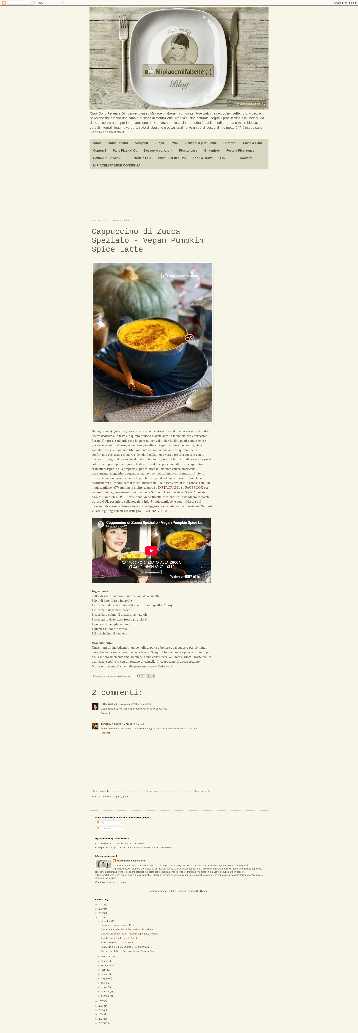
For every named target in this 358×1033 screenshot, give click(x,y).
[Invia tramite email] (138, 676)
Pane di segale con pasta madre (117, 942)
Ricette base (188, 150)
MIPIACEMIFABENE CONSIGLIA (116, 165)
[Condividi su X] (145, 676)
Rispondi (105, 713)
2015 (101, 1010)
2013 (101, 1019)
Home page (152, 791)
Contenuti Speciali (106, 158)
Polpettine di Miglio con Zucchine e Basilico (120, 847)
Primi (175, 143)
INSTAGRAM (168, 487)
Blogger (204, 891)
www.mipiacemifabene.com (131, 860)
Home (97, 143)
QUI (105, 501)
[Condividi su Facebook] (149, 676)
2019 (101, 913)
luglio (104, 970)
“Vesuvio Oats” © (106, 843)
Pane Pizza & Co (125, 150)
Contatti (246, 158)
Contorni (229, 143)
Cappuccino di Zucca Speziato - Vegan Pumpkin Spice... (129, 951)
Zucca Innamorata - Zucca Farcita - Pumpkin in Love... (128, 929)
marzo (104, 987)
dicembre (106, 921)
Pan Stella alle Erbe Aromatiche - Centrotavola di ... (126, 947)
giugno (105, 974)
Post (101, 822)
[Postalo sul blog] (142, 676)
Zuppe (159, 143)
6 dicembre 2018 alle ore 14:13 (128, 724)
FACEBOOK (194, 487)
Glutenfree (212, 150)
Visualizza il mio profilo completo (111, 882)
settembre (106, 965)
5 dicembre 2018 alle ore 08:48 (136, 704)
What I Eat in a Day (172, 158)
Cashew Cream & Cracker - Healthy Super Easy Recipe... (130, 933)
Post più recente (101, 791)
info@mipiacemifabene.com (163, 501)
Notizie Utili (142, 158)
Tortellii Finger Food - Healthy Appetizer (121, 938)
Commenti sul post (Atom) (115, 796)
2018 (101, 917)
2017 (101, 1001)
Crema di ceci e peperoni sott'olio (117, 925)
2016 (101, 1006)
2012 (101, 1023)
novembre (106, 956)
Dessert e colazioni (158, 150)
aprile (104, 983)
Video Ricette (118, 143)
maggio (105, 978)
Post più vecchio (203, 791)
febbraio (105, 991)
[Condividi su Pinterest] (153, 676)
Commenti (104, 828)
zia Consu (106, 724)
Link (223, 158)
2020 (101, 908)
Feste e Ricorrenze (240, 150)
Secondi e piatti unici (201, 143)
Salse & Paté (252, 143)
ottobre (105, 961)
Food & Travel (203, 158)
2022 (101, 904)
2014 (101, 1014)
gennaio (105, 996)
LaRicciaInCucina (110, 704)
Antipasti (141, 143)
